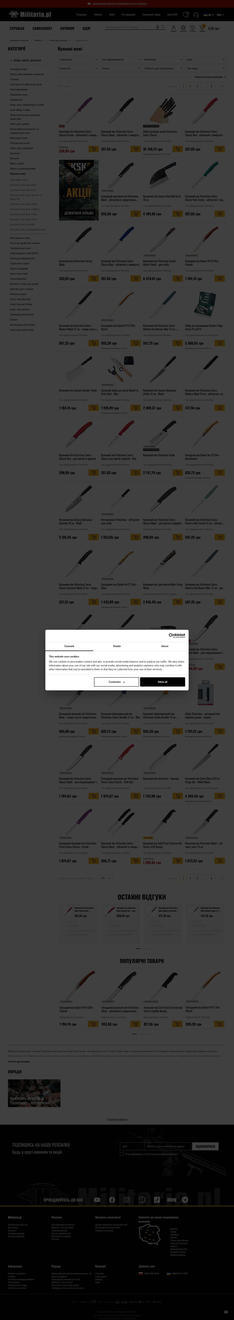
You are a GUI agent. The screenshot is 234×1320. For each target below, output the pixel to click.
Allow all (162, 681)
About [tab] (164, 646)
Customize (115, 681)
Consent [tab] (69, 646)
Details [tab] (117, 646)
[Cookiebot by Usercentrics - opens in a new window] (171, 635)
